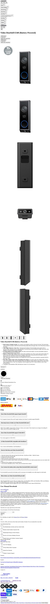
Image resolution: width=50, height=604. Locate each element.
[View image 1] (3, 338)
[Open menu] (2, 29)
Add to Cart (3, 38)
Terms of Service (31, 602)
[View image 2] (7, 338)
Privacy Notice (24, 517)
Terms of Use (16, 517)
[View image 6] (24, 338)
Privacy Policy (16, 602)
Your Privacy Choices (23, 602)
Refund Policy (10, 602)
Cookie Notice (38, 602)
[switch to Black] (4, 374)
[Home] (13, 1)
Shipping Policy (4, 602)
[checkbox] (2, 515)
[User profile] (6, 3)
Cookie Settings (45, 602)
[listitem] (3, 588)
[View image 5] (19, 338)
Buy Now (8, 38)
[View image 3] (11, 338)
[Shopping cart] (4, 3)
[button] (3, 36)
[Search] (2, 3)
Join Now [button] (14, 382)
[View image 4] (15, 338)
